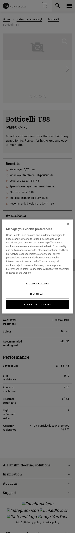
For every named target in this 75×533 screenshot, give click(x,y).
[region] (37, 266)
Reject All (37, 293)
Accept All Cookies (37, 304)
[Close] (67, 224)
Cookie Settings (37, 283)
